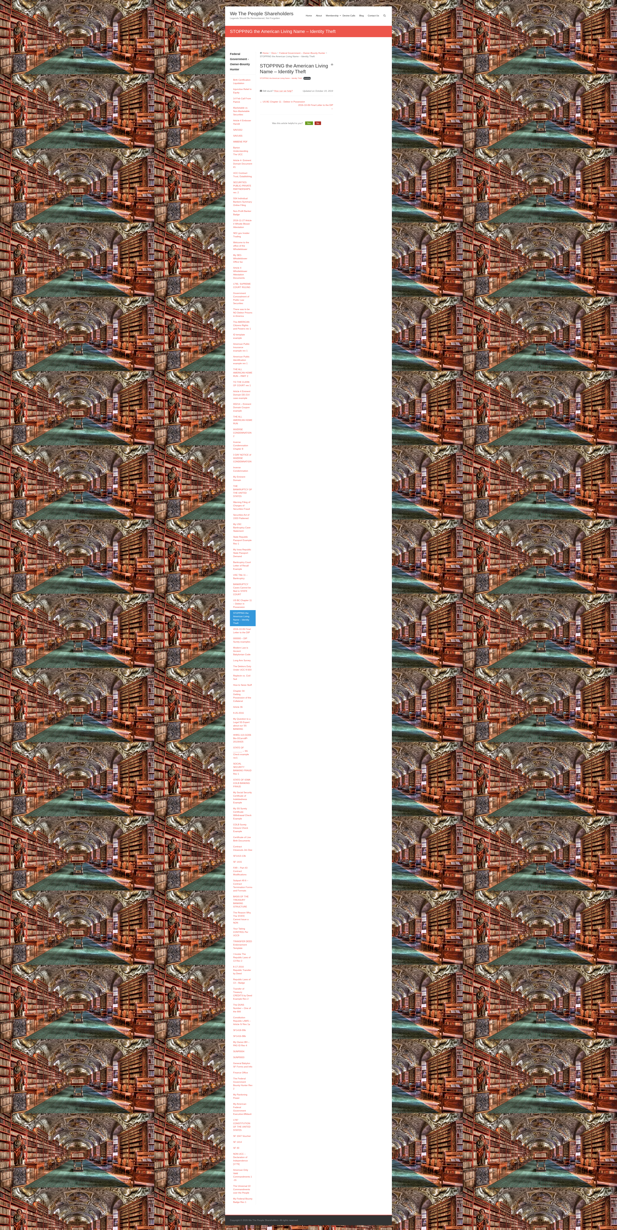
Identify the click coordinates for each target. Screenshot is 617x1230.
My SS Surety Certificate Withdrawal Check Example (242, 813)
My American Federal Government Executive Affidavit (242, 1109)
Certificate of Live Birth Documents (242, 839)
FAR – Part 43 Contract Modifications (240, 871)
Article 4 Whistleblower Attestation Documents (240, 272)
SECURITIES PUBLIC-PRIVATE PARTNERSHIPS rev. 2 (242, 187)
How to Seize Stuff (242, 685)
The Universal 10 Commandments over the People (241, 1189)
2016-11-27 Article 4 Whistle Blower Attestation (242, 223)
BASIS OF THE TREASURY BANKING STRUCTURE (241, 901)
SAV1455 (237, 135)
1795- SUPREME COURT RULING (242, 286)
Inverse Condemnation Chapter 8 (240, 445)
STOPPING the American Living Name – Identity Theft (241, 618)
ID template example (239, 336)
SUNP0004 (238, 1051)
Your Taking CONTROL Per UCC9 (240, 932)
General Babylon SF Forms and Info (242, 1065)
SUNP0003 (238, 1057)
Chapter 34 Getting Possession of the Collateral (242, 696)
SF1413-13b (239, 856)
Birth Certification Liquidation (241, 81)
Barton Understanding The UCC (240, 151)
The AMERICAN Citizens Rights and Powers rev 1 (242, 325)
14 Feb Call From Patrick (242, 100)
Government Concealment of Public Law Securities (241, 298)
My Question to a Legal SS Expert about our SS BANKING (241, 724)
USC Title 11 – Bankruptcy (240, 577)
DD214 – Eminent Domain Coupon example (242, 407)
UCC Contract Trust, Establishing (242, 175)
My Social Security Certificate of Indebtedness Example (242, 797)
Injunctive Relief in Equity (242, 91)
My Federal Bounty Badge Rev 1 (242, 1200)
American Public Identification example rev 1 (241, 360)
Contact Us (373, 15)
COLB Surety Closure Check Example (240, 828)
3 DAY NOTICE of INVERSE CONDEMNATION (242, 458)
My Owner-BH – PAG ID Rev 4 (241, 1044)
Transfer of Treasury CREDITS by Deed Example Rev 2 (242, 993)
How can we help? (283, 91)
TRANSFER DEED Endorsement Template (242, 944)
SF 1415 (237, 862)
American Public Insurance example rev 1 (241, 347)
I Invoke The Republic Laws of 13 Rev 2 (241, 957)
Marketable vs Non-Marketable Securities (241, 111)
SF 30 (236, 1148)
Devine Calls (349, 15)
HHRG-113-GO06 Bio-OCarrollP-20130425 (242, 738)
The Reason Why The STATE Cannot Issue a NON (242, 917)
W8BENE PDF (240, 141)
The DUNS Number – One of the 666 (242, 1008)
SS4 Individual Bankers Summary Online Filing (242, 201)
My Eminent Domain (239, 478)
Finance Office (240, 1072)
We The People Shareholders (261, 13)
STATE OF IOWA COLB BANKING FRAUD (241, 783)
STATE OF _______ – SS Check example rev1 (241, 752)
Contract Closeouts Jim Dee (242, 848)
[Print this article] (332, 64)
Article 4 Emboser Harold (242, 122)
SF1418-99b (239, 1030)
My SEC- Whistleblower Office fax (240, 258)
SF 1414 (237, 1142)
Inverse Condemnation (240, 469)
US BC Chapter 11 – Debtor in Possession (242, 603)
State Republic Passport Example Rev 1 (242, 540)
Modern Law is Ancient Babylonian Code (241, 651)
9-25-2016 (238, 713)
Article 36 (238, 707)
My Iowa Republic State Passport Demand (242, 553)
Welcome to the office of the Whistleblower (241, 245)
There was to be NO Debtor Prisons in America (242, 312)
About (319, 15)
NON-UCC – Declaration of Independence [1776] (240, 1159)
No (317, 123)
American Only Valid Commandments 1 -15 (242, 1175)
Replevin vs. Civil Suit (241, 677)
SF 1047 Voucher (242, 1136)
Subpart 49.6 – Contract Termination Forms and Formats (242, 885)
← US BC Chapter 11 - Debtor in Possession (282, 101)
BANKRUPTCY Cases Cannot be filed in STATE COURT (242, 589)
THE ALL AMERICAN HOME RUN (242, 420)
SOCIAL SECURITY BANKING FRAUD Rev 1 (242, 768)
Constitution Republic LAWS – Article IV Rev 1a (242, 1021)
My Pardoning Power (240, 1096)
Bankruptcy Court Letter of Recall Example (242, 565)
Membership (332, 15)
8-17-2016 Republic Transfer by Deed (242, 970)
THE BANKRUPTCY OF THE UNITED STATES (242, 491)
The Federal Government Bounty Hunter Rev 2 (242, 1083)
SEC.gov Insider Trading (241, 235)
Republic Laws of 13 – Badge (241, 981)
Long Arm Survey (242, 660)
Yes (309, 123)
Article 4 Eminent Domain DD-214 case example (241, 394)
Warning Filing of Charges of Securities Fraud (241, 505)
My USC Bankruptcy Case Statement (241, 527)
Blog (361, 15)
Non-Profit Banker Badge (242, 213)
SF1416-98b (239, 1036)
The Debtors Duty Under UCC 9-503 (242, 668)
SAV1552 (237, 130)
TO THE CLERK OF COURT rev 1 (242, 384)
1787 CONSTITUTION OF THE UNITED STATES (241, 1125)
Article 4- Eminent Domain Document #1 (242, 163)
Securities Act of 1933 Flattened (241, 517)
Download (307, 78)
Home (309, 15)
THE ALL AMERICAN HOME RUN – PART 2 (242, 372)
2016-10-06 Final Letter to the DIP (242, 631)
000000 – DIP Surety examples (241, 640)
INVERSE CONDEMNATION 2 (242, 432)
